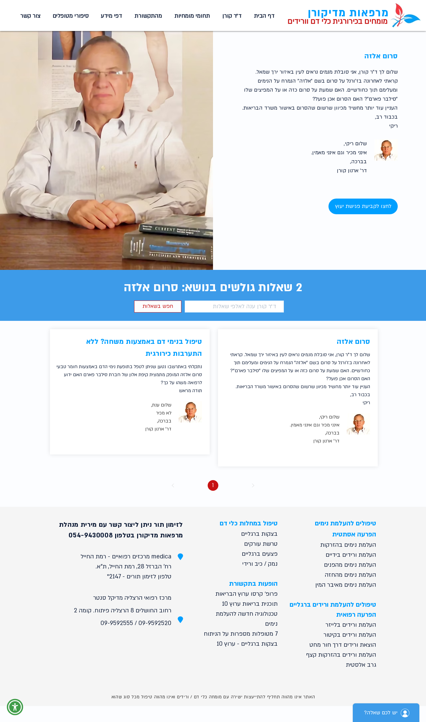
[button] (191, 16)
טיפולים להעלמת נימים (345, 523)
